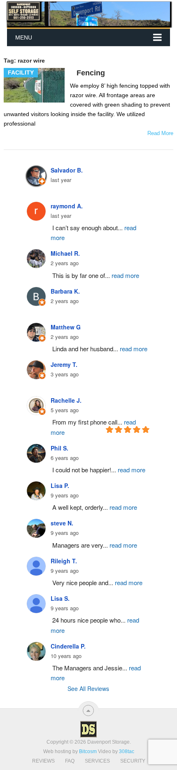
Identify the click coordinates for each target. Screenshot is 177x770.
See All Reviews (88, 688)
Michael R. (65, 253)
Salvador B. (67, 170)
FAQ (70, 761)
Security (132, 761)
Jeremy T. (64, 364)
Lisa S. (60, 598)
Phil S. (59, 448)
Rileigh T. (64, 561)
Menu (23, 37)
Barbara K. (65, 291)
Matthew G (66, 327)
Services (97, 761)
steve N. (62, 523)
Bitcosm (87, 751)
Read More (160, 133)
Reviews (43, 761)
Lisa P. (60, 485)
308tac (126, 751)
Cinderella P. (68, 646)
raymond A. (67, 206)
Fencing (91, 73)
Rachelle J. (66, 400)
